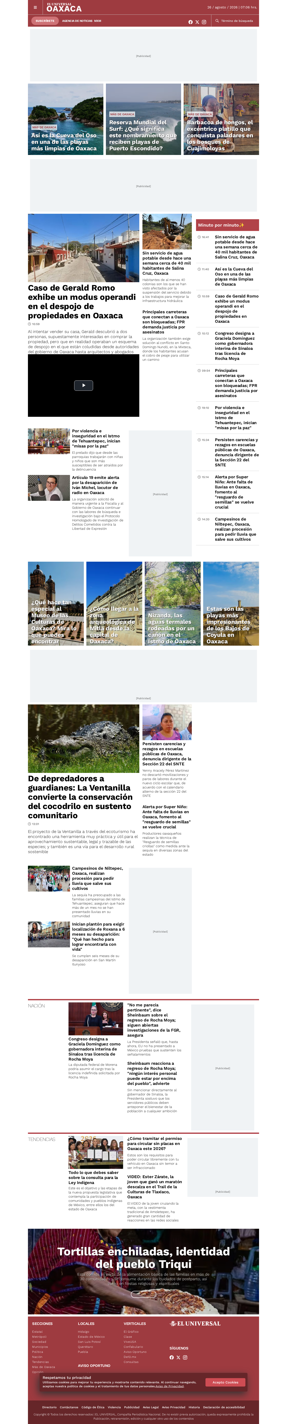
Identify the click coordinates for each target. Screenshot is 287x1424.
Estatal (37, 1331)
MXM (97, 20)
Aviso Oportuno (135, 1351)
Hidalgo (83, 1331)
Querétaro (85, 1346)
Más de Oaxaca (44, 127)
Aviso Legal (151, 1407)
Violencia (114, 1407)
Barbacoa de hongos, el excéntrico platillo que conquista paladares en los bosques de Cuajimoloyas (220, 135)
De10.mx (130, 1356)
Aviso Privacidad (173, 1407)
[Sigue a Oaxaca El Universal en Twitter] (198, 22)
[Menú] (35, 7)
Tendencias (40, 1362)
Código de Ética (93, 1407)
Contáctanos (69, 1407)
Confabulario (133, 1346)
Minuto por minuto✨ (222, 225)
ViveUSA (130, 1341)
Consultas (131, 1362)
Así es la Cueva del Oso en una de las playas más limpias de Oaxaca (64, 142)
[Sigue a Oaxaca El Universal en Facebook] (191, 22)
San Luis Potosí (89, 1341)
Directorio (49, 1407)
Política (37, 1351)
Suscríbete (45, 20)
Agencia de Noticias (77, 20)
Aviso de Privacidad (169, 1386)
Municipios (40, 1346)
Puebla (83, 1351)
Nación (37, 1356)
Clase (128, 1336)
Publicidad (132, 1407)
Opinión (37, 1372)
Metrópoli (39, 1336)
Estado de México (91, 1336)
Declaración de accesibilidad (224, 1407)
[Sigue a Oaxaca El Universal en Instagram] (205, 22)
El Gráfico (131, 1331)
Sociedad (39, 1341)
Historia (194, 1407)
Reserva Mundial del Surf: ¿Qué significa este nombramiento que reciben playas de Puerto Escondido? (143, 135)
